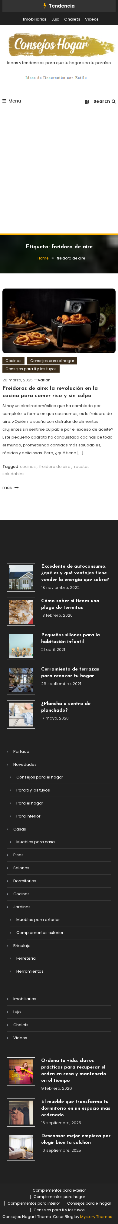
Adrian (44, 380)
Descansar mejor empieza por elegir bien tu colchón (76, 1139)
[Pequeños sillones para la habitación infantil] (21, 646)
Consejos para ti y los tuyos (31, 368)
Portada (21, 751)
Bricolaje (22, 945)
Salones (21, 868)
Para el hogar (29, 803)
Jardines (22, 907)
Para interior (28, 816)
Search (101, 101)
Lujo (55, 19)
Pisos (18, 855)
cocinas (28, 466)
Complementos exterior (40, 932)
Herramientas (30, 971)
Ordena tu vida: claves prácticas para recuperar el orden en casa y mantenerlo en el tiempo (73, 1070)
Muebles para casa (35, 842)
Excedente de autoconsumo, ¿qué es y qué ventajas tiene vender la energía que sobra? (75, 573)
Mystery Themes (96, 1216)
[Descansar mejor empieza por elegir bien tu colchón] (21, 1147)
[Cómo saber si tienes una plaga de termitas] (21, 612)
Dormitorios (24, 881)
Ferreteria (26, 958)
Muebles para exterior (38, 919)
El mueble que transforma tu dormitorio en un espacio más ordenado (75, 1108)
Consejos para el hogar (52, 360)
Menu (14, 101)
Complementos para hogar (59, 1197)
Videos (92, 19)
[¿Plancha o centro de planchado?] (21, 714)
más (7, 488)
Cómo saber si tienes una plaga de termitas (70, 604)
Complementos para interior (34, 1203)
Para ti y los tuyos (33, 790)
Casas (19, 829)
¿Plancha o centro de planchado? (65, 707)
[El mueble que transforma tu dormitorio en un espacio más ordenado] (21, 1112)
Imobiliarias (35, 19)
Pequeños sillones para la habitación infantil (70, 638)
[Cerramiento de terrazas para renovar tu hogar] (21, 680)
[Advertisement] (59, 171)
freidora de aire (54, 466)
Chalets (72, 19)
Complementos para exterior (59, 1190)
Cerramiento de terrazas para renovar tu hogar (70, 672)
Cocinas (13, 360)
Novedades (25, 764)
